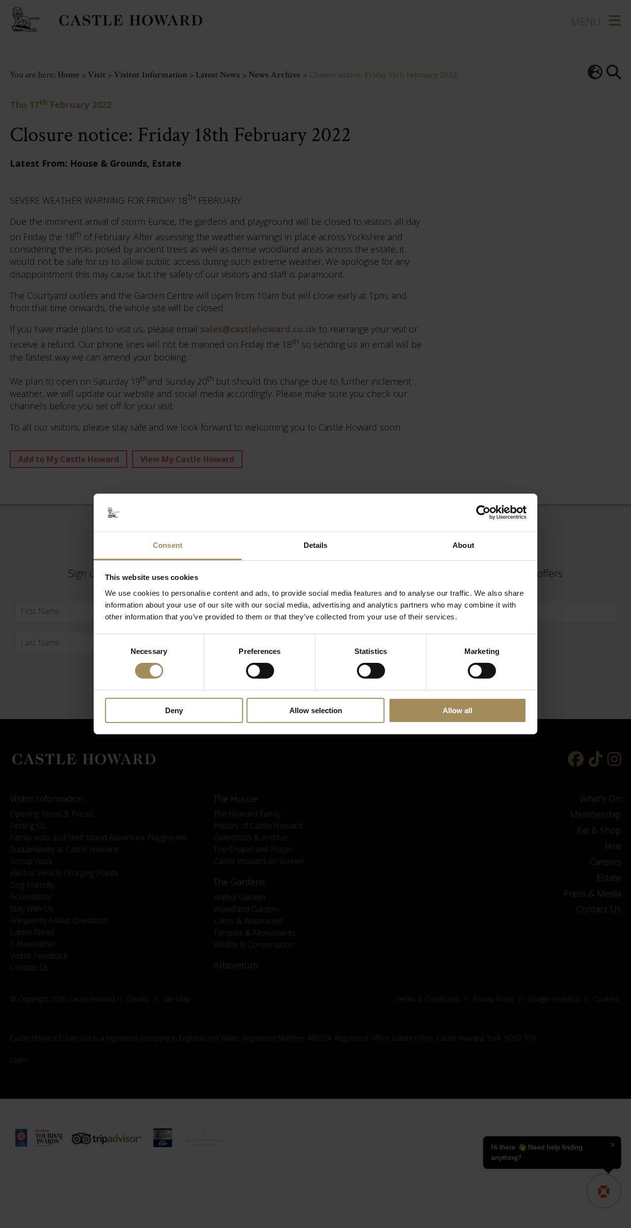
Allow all (457, 710)
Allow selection (315, 710)
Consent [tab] (167, 545)
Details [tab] (316, 545)
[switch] (260, 671)
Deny (174, 710)
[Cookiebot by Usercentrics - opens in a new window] (483, 512)
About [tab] (463, 545)
